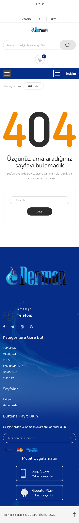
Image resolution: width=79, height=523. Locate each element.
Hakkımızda (10, 405)
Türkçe (52, 19)
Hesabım (25, 19)
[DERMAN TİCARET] (39, 29)
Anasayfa (9, 86)
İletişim (40, 4)
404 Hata (33, 86)
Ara (39, 211)
